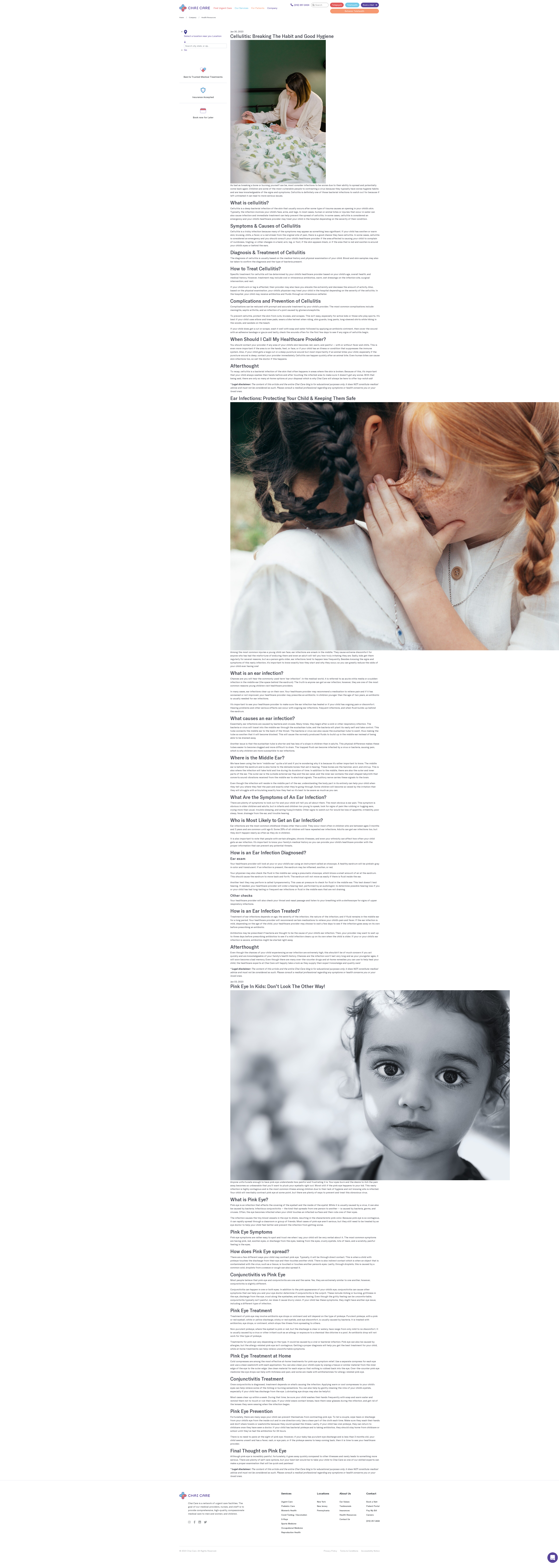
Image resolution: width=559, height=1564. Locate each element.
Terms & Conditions (349, 1551)
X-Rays (284, 1519)
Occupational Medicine (292, 1528)
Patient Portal (373, 1506)
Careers (370, 1515)
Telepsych (337, 5)
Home (181, 17)
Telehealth (352, 5)
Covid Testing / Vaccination (294, 1515)
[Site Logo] (194, 8)
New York (321, 1501)
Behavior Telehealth (354, 11)
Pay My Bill (371, 1510)
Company (272, 8)
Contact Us (344, 1519)
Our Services (241, 8)
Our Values (344, 1501)
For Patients (257, 8)
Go (185, 49)
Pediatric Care (288, 1506)
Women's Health (289, 1510)
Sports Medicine (288, 1523)
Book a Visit (368, 5)
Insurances (344, 1510)
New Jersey (322, 1506)
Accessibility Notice (370, 1551)
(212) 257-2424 (373, 1521)
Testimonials (345, 1506)
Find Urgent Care (223, 8)
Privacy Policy (330, 1551)
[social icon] (189, 1522)
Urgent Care (287, 1501)
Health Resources (347, 1515)
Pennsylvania (323, 1510)
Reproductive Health (291, 1532)
